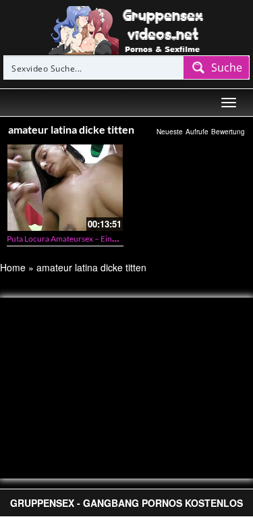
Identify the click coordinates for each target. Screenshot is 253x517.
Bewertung (228, 131)
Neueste (170, 131)
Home (13, 267)
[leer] (127, 29)
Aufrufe (197, 131)
